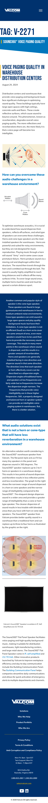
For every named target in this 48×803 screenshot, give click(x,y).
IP (25, 654)
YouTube (22, 791)
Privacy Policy (24, 740)
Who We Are (24, 728)
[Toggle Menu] (40, 10)
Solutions (24, 711)
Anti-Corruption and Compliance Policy (24, 751)
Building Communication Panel (21, 670)
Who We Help (24, 717)
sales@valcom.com (24, 783)
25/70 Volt (7, 657)
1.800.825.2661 (17, 778)
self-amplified (33, 654)
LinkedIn (26, 791)
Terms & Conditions (24, 745)
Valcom (12, 10)
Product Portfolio (24, 723)
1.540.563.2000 (31, 778)
